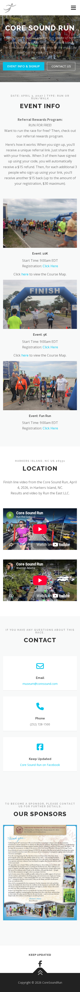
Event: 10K (40, 253)
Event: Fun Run (40, 416)
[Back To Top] (40, 973)
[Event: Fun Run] (40, 385)
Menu (73, 7)
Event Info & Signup (23, 66)
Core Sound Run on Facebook (40, 765)
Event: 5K (40, 334)
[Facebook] (40, 964)
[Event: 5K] (40, 304)
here (25, 274)
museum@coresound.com (40, 684)
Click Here (50, 266)
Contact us (61, 66)
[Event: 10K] (40, 223)
